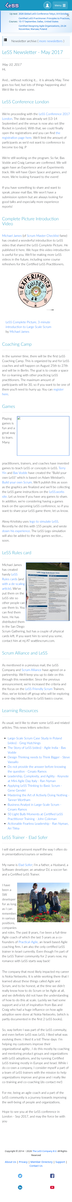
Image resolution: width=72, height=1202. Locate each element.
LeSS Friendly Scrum (39, 689)
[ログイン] (47, 5)
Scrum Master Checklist (43, 235)
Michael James (12, 235)
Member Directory (41, 1162)
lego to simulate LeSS (44, 521)
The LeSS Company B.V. (45, 1151)
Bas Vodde (20, 473)
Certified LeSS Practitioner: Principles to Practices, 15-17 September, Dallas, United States (44, 20)
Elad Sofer (25, 865)
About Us (10, 1162)
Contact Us (36, 1165)
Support (60, 1162)
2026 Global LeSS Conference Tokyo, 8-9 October (44, 13)
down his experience (16, 531)
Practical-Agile (28, 942)
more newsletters (51, 41)
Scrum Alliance (31, 670)
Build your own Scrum (17, 482)
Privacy (23, 1162)
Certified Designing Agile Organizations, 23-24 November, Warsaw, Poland (42, 27)
